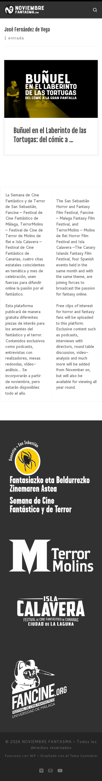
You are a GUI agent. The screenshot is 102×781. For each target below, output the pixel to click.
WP (33, 756)
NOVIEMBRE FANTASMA (47, 741)
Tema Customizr (84, 756)
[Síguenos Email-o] (50, 770)
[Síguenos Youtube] (60, 770)
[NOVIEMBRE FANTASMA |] (24, 9)
